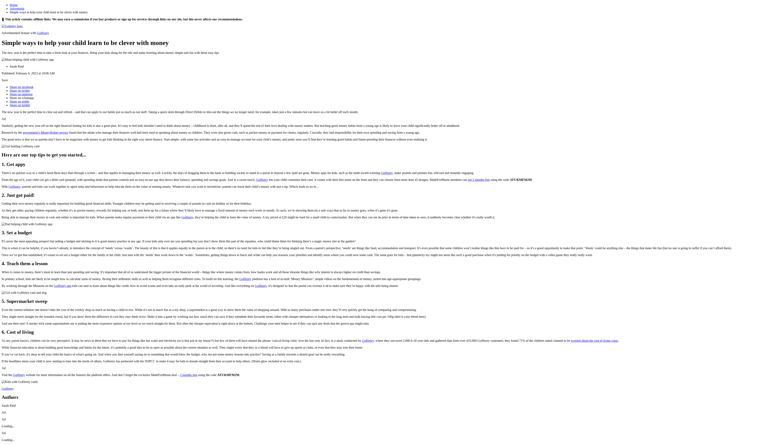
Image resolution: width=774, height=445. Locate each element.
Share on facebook (21, 87)
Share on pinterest (21, 94)
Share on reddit (19, 101)
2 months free (188, 375)
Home (14, 5)
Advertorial (17, 8)
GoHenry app (62, 286)
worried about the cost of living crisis (594, 340)
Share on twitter (20, 90)
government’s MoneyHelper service (45, 132)
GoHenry (43, 33)
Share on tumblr (20, 105)
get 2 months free (479, 179)
